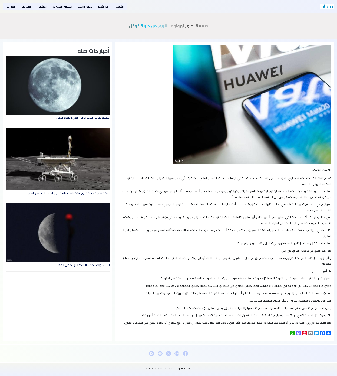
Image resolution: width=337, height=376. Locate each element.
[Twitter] (168, 353)
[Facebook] (185, 353)
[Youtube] (160, 353)
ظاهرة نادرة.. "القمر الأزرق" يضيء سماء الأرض (83, 117)
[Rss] (151, 353)
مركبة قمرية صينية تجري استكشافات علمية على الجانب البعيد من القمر (69, 193)
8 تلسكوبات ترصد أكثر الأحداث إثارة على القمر (84, 264)
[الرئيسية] (327, 6)
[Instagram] (176, 353)
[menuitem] (119, 6)
